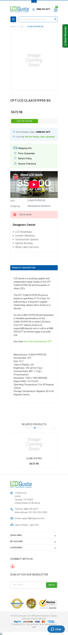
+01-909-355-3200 (37, 512)
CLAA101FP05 (34, 458)
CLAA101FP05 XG (35, 26)
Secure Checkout (27, 163)
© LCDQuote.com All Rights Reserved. (34, 617)
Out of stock (24, 121)
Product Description (23, 267)
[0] (56, 10)
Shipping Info (25, 148)
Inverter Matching (24, 235)
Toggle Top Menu (34, 1)
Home (13, 26)
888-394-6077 (31, 509)
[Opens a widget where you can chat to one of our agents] (56, 629)
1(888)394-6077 (42, 132)
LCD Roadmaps (23, 231)
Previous (51, 428)
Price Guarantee (26, 153)
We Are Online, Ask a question (40, 137)
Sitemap (42, 619)
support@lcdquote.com (33, 518)
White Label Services (27, 247)
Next (54, 428)
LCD (21, 26)
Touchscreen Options (27, 239)
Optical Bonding (24, 243)
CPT (50, 341)
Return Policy (25, 158)
